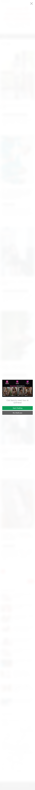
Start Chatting (17, 408)
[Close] (31, 3)
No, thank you (17, 413)
